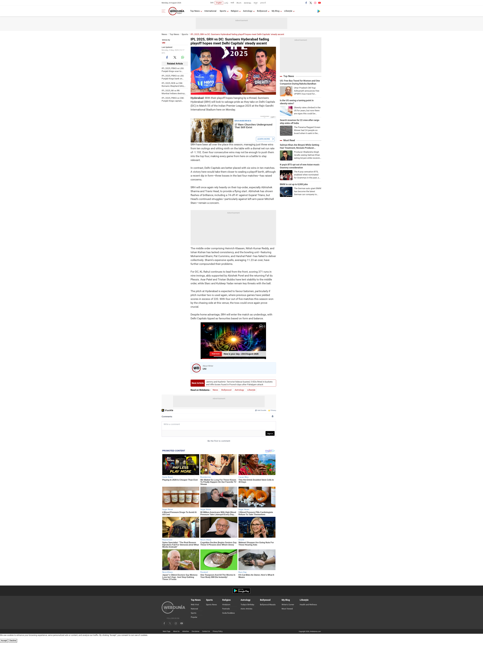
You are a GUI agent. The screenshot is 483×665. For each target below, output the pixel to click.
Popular (194, 617)
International (210, 11)
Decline (13, 640)
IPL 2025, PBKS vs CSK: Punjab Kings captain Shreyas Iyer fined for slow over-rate (174, 99)
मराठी (232, 3)
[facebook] (306, 3)
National (194, 609)
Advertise (185, 631)
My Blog (275, 11)
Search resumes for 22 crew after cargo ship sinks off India (299, 121)
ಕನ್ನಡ (255, 3)
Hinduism (226, 604)
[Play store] (318, 11)
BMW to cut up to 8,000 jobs (294, 184)
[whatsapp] (182, 57)
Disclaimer (195, 631)
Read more (216, 354)
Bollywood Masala (267, 604)
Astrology (247, 11)
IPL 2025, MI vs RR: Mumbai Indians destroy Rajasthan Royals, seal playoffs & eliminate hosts (174, 92)
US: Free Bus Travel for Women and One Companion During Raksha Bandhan (300, 82)
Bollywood (262, 11)
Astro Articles (246, 609)
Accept (4, 640)
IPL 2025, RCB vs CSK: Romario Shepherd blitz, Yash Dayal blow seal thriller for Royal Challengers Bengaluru (175, 84)
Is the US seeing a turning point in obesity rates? (297, 102)
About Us (176, 631)
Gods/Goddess (228, 613)
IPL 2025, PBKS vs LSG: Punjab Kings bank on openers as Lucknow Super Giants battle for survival (174, 77)
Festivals (226, 609)
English (219, 3)
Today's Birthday (247, 604)
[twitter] (311, 3)
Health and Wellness (308, 604)
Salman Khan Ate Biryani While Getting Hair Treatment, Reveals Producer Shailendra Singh (299, 146)
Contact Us (206, 631)
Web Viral (195, 604)
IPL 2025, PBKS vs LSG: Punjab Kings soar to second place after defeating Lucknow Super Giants (174, 70)
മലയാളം (247, 3)
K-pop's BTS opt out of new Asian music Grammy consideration (299, 166)
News (164, 34)
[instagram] (315, 3)
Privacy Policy (218, 631)
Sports (223, 11)
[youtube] (319, 3)
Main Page (166, 631)
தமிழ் (226, 3)
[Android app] (241, 590)
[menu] (164, 11)
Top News (195, 11)
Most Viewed (287, 609)
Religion (234, 11)
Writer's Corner (288, 604)
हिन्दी (211, 3)
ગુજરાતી (263, 3)
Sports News (211, 604)
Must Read (289, 140)
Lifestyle (288, 11)
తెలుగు (238, 3)
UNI (163, 43)
